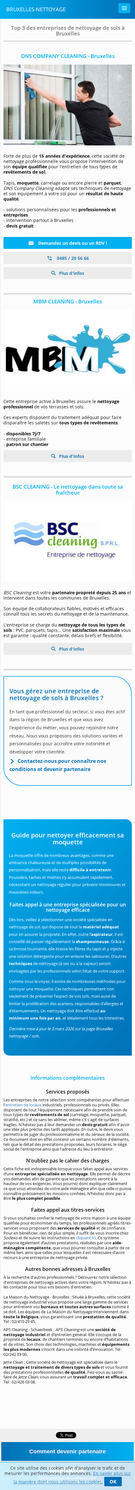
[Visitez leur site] (67, 105)
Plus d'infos (71, 273)
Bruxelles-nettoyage (36, 9)
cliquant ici (86, 1238)
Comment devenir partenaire (67, 1451)
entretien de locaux (23, 1105)
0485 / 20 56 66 (72, 258)
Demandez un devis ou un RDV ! (72, 243)
